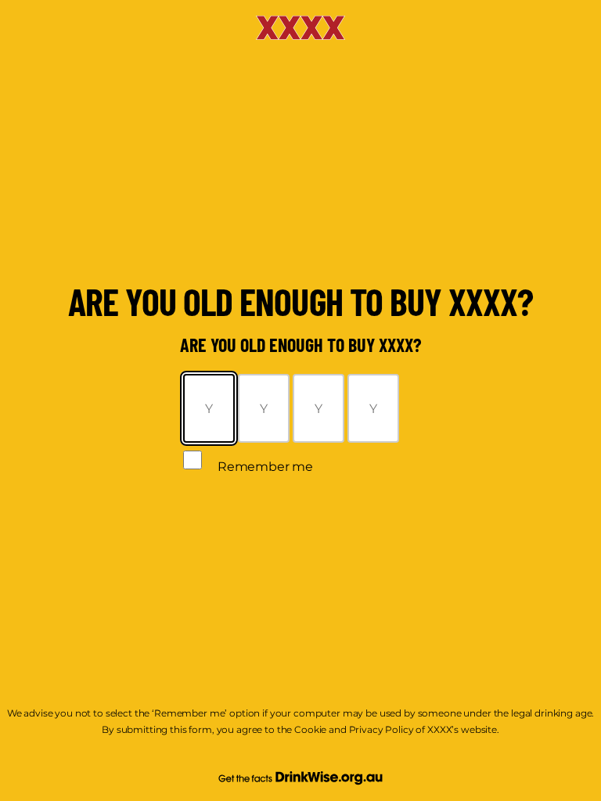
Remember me (265, 466)
